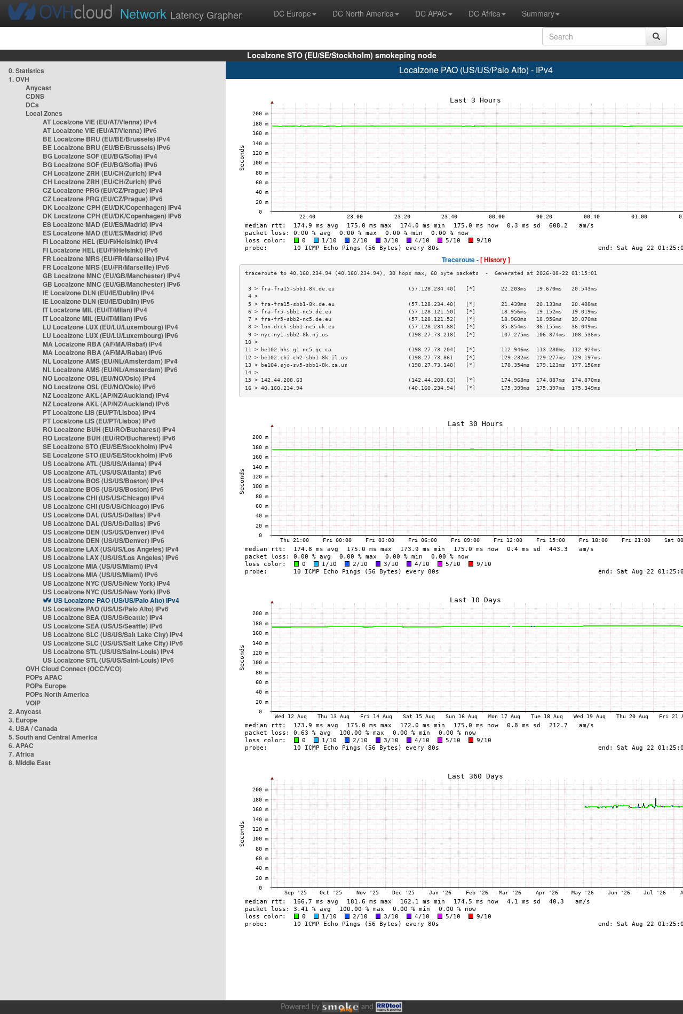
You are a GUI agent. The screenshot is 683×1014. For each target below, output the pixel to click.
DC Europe (292, 13)
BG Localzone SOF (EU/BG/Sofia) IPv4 (100, 156)
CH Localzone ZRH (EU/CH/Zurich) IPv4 (102, 173)
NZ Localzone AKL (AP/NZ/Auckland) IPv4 (106, 395)
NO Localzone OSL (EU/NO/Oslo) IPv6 (99, 386)
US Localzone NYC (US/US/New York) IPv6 (106, 591)
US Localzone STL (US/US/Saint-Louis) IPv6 (108, 660)
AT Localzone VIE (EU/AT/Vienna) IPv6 (100, 130)
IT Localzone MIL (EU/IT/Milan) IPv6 (95, 318)
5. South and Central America (53, 737)
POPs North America (57, 694)
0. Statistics (26, 70)
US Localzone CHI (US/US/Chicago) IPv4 (103, 497)
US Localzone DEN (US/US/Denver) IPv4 (103, 532)
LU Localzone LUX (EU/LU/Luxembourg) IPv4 (110, 327)
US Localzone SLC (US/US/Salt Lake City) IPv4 (113, 634)
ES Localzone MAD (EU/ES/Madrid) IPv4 (103, 224)
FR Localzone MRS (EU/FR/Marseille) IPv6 (106, 267)
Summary (538, 13)
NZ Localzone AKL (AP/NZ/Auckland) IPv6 (106, 403)
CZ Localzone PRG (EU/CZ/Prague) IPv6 (103, 198)
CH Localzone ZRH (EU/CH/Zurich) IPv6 (102, 181)
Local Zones (44, 113)
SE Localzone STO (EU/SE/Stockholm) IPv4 (107, 446)
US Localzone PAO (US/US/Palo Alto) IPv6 (106, 609)
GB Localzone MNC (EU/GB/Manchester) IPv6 (111, 284)
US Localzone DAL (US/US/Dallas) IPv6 (102, 523)
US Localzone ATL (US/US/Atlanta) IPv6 (102, 472)
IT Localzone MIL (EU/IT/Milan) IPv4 (95, 310)
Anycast (38, 87)
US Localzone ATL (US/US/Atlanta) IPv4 (102, 463)
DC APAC (431, 13)
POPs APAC (44, 677)
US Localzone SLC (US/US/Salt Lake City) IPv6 (113, 643)
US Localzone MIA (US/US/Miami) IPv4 (100, 566)
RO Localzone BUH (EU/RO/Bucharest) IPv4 (109, 429)
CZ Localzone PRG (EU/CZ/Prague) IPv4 (103, 190)
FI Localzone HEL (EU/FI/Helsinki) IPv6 (100, 250)
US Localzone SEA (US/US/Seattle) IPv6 (103, 626)
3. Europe (23, 720)
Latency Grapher (181, 13)
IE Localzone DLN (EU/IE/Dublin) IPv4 (98, 292)
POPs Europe (46, 685)
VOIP (33, 703)
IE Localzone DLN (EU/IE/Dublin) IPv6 (98, 301)
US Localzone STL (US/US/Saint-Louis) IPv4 (108, 651)
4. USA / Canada (33, 728)
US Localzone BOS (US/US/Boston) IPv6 (103, 489)
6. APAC (21, 745)
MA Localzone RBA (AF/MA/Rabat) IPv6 (102, 352)
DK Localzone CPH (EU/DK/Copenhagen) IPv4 (112, 207)
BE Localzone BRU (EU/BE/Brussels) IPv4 (106, 139)
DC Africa (484, 13)
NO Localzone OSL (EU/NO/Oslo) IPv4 (99, 378)
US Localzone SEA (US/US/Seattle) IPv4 (103, 617)
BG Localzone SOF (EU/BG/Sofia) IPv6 (100, 164)
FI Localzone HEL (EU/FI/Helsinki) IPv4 (100, 241)
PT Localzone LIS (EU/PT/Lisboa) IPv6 (99, 421)
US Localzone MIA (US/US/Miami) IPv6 (100, 574)
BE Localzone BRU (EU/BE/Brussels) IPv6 (106, 147)
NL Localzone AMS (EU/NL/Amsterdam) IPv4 (110, 361)
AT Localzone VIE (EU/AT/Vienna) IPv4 (100, 122)
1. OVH (19, 79)
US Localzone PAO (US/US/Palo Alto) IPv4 (116, 600)
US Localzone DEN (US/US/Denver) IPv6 (103, 540)
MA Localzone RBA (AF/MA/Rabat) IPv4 (102, 344)
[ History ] (495, 259)
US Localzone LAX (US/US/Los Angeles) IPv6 (111, 557)
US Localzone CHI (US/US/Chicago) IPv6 (103, 506)
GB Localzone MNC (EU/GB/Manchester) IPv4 (111, 275)
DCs (32, 104)
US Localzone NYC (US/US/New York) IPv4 (106, 583)
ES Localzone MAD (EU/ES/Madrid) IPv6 (103, 233)
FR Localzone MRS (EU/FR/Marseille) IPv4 (106, 258)
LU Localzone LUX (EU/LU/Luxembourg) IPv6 (110, 335)
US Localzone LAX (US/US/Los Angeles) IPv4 (111, 549)
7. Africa (21, 754)
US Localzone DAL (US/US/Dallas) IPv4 (102, 515)
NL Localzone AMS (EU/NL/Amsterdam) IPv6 (110, 369)
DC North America (363, 13)
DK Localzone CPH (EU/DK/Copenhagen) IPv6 (112, 216)
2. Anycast (25, 711)
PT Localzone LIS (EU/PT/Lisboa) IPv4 (99, 412)
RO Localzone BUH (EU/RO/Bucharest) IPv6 (109, 438)
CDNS (35, 96)
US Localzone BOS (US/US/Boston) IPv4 (103, 480)
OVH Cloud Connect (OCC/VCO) (74, 668)
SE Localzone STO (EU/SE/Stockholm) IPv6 (107, 455)
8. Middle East (30, 762)
